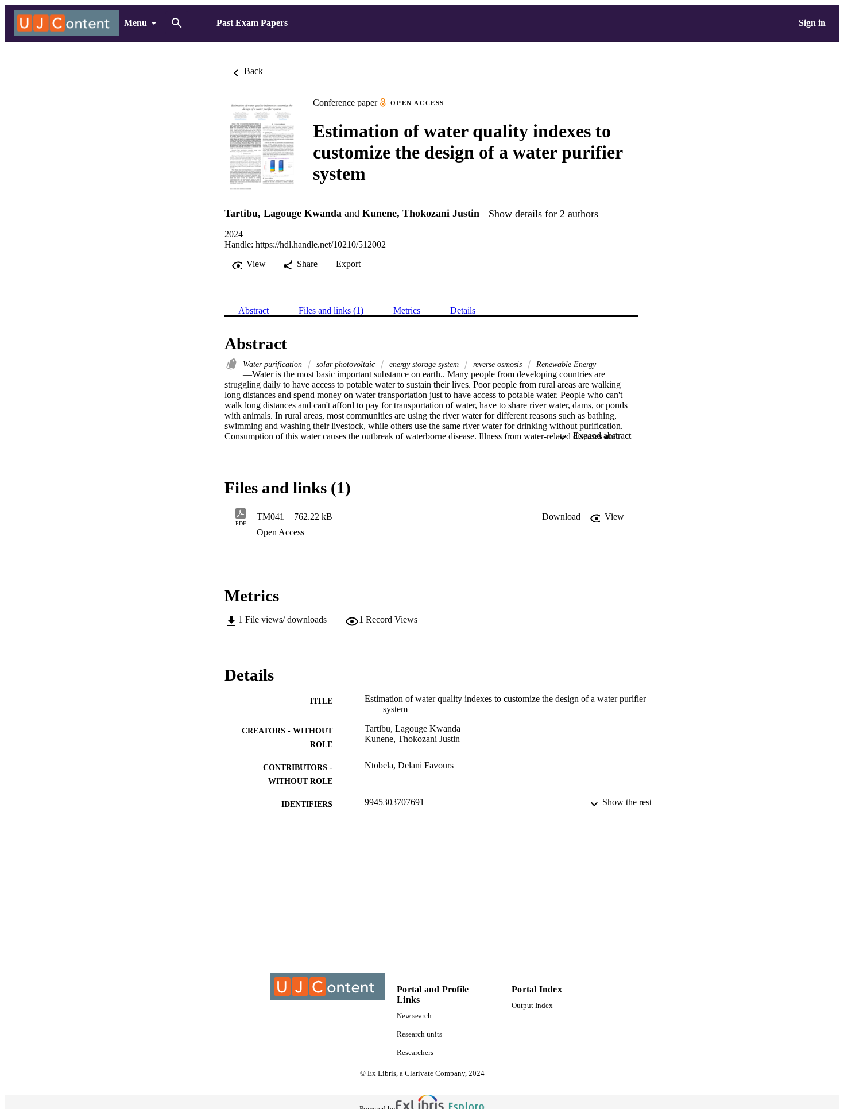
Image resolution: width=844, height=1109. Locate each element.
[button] (561, 517)
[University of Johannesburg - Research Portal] (66, 23)
